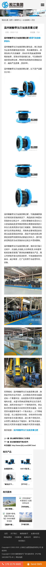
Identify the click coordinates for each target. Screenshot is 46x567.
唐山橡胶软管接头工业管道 (20, 438)
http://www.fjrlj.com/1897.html (24, 445)
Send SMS (36, 564)
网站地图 (19, 557)
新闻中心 (18, 20)
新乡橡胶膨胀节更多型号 (19, 442)
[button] (42, 5)
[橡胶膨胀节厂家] (11, 4)
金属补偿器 (35, 533)
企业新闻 (26, 20)
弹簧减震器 (8, 537)
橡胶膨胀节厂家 (21, 554)
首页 (11, 20)
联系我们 (22, 541)
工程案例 (18, 537)
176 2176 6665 (13, 564)
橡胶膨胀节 (24, 533)
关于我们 (13, 533)
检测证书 (27, 537)
